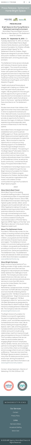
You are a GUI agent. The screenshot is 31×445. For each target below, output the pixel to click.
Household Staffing (15, 427)
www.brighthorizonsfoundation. (12, 363)
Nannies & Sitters (15, 424)
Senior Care (15, 431)
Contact (15, 412)
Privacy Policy (15, 416)
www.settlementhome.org (10, 259)
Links (15, 420)
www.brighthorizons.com (11, 311)
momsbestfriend (15, 402)
